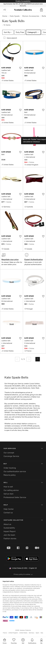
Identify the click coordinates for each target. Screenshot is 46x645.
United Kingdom (13, 633)
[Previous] (17, 359)
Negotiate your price (10, 259)
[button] (41, 9)
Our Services (10, 448)
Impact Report (10, 531)
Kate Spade (15, 16)
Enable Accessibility (23, 1)
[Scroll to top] (37, 359)
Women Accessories (30, 16)
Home (4, 16)
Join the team (9, 535)
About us (7, 524)
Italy (42, 633)
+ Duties (31, 162)
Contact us (8, 512)
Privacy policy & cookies (22, 574)
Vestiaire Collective (13, 520)
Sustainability (9, 527)
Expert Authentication (33, 259)
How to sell (8, 486)
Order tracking (10, 468)
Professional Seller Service (15, 497)
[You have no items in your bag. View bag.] (41, 9)
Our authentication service (15, 471)
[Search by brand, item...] (4, 10)
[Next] (28, 359)
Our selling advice (11, 490)
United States (23, 633)
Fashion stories (10, 538)
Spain (37, 633)
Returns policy (10, 475)
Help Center (9, 509)
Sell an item (8, 493)
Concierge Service (11, 456)
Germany (31, 633)
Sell (6, 483)
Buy (5, 464)
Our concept (9, 452)
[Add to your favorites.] (20, 68)
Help (6, 505)
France (5, 633)
